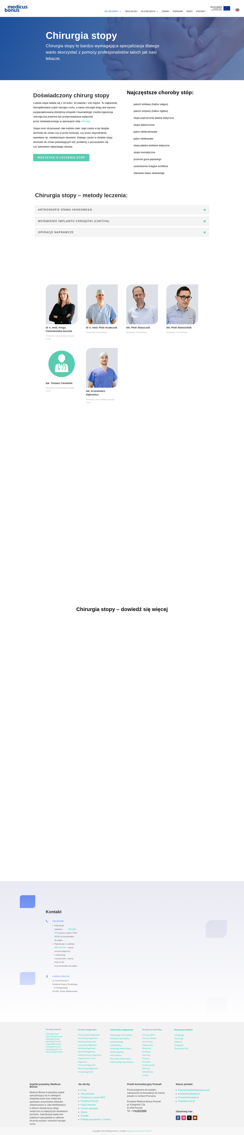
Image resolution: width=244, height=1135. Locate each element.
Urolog (145, 1075)
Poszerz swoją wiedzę (83, 723)
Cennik (165, 11)
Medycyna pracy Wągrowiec (89, 1055)
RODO (189, 11)
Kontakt (200, 11)
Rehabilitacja (147, 1072)
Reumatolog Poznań (54, 1051)
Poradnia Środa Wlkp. (152, 1029)
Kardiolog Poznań (53, 1041)
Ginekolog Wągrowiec (87, 1041)
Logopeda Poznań (53, 1044)
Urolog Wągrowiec (85, 1072)
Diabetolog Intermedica (121, 1035)
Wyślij (183, 990)
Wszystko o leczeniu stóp (61, 157)
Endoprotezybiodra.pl (189, 1094)
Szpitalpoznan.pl (186, 1101)
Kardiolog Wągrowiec (87, 1048)
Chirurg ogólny (148, 1035)
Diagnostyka (147, 1045)
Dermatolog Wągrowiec (88, 1038)
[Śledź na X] (189, 1118)
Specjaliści (131, 11)
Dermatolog (147, 1041)
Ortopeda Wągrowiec (87, 1065)
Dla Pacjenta (148, 11)
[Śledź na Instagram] (183, 1118)
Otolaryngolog (148, 1065)
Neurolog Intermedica (120, 1058)
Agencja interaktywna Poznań (139, 1131)
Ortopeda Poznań (53, 1046)
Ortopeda (146, 1062)
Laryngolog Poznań (54, 1049)
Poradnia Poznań (53, 1029)
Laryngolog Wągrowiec (87, 1045)
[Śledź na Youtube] (195, 1118)
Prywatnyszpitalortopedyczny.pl (194, 1090)
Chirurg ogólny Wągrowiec (89, 1035)
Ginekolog (146, 1048)
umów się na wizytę (30, 534)
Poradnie (178, 11)
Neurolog (146, 1055)
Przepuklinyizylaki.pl (188, 1097)
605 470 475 (60, 947)
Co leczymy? (111, 11)
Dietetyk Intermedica (120, 1038)
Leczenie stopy (57, 719)
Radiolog (146, 1068)
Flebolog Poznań (53, 1039)
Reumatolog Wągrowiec (88, 1068)
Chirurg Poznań (52, 1034)
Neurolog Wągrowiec (86, 1051)
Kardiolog (146, 1051)
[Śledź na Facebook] (178, 1118)
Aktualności (66, 723)
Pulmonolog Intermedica (121, 1062)
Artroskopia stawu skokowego (66, 844)
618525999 (140, 1111)
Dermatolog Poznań (54, 1036)
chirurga (85, 121)
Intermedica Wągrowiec (121, 1029)
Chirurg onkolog (149, 1038)
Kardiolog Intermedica (120, 1048)
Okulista (145, 1058)
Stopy (97, 723)
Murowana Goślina (183, 1029)
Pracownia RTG (181, 1048)
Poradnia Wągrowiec (87, 1029)
